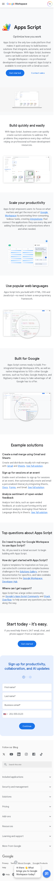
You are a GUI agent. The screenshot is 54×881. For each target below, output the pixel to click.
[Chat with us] (44, 874)
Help (4, 865)
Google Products (40, 861)
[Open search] (49, 3)
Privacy (5, 861)
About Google (24, 861)
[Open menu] (3, 4)
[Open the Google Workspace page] (17, 4)
